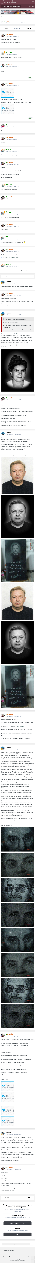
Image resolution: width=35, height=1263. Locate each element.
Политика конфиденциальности (18, 1257)
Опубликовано (13, 36)
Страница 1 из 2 (18, 28)
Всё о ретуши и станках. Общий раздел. (19, 22)
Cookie (30, 1257)
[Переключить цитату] (3, 319)
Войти (17, 1234)
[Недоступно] (17, 475)
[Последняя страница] (33, 28)
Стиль (5, 1257)
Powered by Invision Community (17, 1260)
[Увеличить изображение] (25, 242)
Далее (29, 28)
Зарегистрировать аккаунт (17, 1223)
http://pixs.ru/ (20, 726)
